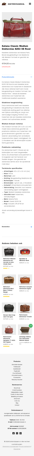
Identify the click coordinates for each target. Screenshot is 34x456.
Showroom (17, 398)
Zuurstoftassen (17, 373)
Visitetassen (17, 366)
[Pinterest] (20, 433)
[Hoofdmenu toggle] (30, 4)
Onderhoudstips (17, 390)
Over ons (17, 401)
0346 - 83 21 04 (20, 420)
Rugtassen (17, 371)
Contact (17, 405)
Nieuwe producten (17, 379)
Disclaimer (17, 449)
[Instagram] (17, 433)
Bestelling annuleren (17, 396)
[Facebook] (13, 433)
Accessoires (16, 377)
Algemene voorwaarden (10, 446)
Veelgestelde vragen (17, 392)
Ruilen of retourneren (17, 394)
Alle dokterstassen (17, 364)
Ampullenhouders (17, 375)
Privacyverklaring (25, 446)
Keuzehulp (17, 388)
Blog (17, 403)
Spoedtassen (17, 369)
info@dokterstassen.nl (19, 422)
